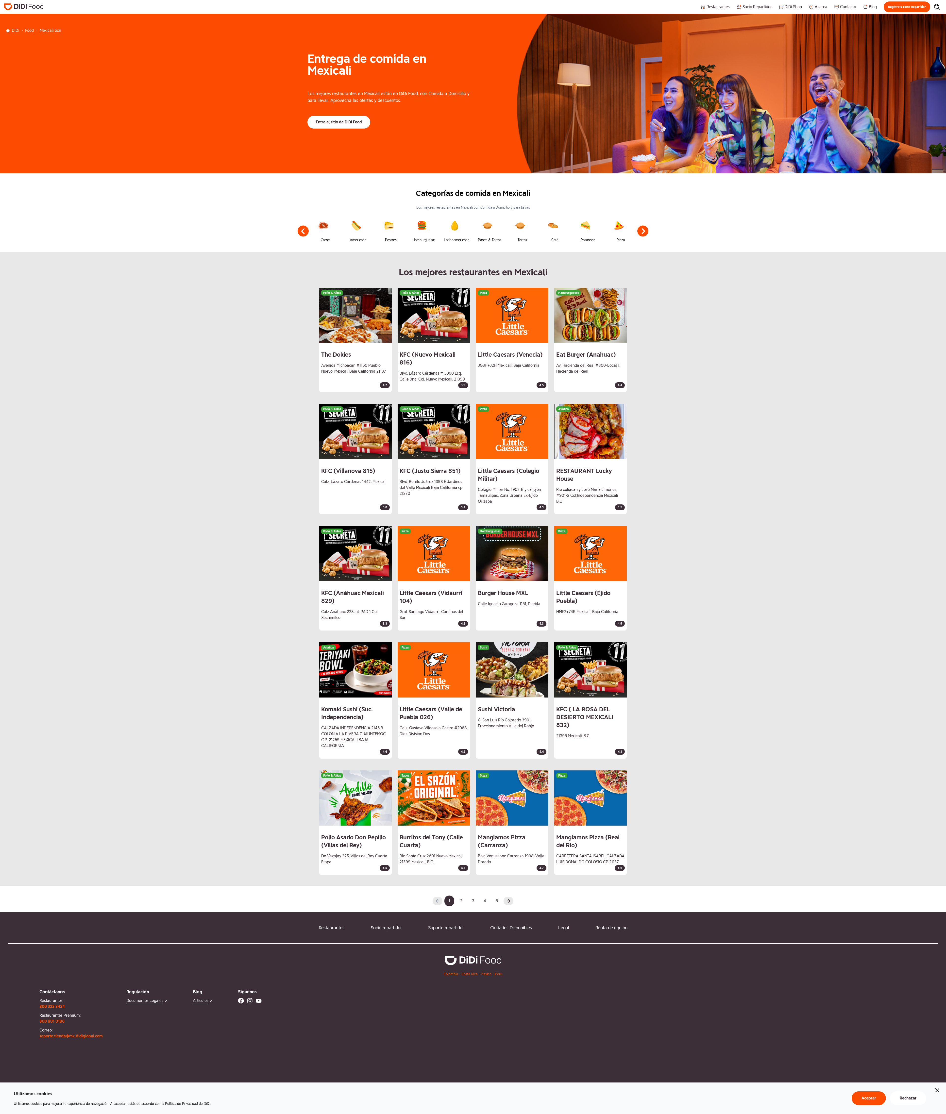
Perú (498, 974)
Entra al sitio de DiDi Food (339, 122)
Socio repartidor (386, 927)
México (486, 974)
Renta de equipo (611, 927)
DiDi (15, 30)
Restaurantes (331, 927)
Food (29, 30)
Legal (563, 927)
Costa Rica (469, 974)
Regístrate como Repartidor (907, 7)
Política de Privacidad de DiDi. (188, 1104)
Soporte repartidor (446, 927)
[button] (907, 6)
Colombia (451, 974)
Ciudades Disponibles (511, 927)
